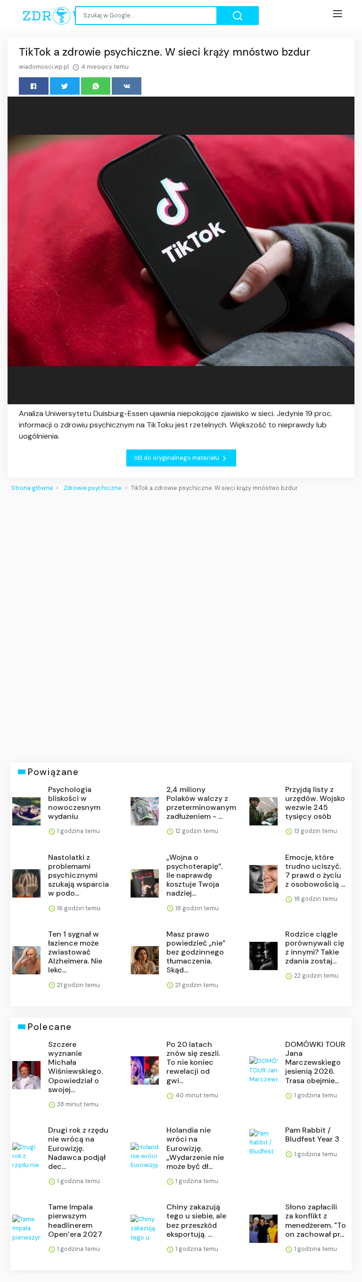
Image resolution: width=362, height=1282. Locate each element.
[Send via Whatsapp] (96, 86)
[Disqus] (181, 623)
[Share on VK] (126, 86)
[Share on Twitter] (65, 86)
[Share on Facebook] (34, 86)
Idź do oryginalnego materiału (177, 458)
